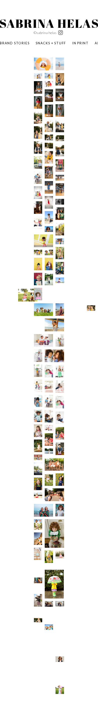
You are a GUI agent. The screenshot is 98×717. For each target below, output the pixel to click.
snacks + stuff (51, 43)
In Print (80, 43)
